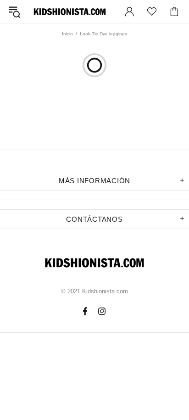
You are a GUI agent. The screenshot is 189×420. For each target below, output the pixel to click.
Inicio (67, 33)
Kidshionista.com (69, 11)
